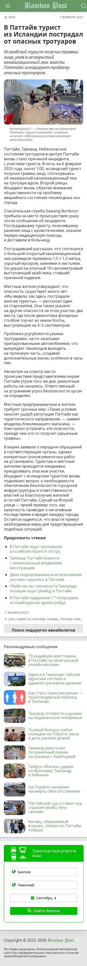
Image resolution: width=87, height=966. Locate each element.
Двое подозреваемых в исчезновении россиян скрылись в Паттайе (46, 577)
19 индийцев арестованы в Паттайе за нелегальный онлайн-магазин (53, 660)
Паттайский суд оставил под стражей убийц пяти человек (55, 807)
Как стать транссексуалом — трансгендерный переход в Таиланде (55, 697)
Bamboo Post (45, 6)
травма (52, 619)
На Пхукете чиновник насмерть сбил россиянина (54, 789)
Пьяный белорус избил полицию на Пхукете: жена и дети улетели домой (53, 734)
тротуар (66, 619)
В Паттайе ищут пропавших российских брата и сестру (36, 549)
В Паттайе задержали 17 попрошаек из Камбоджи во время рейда (44, 600)
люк (11, 17)
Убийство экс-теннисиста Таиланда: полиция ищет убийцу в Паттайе (43, 588)
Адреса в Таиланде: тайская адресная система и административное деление (54, 678)
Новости (24, 619)
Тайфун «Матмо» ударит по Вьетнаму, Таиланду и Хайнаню (51, 771)
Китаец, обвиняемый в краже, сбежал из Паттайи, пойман (55, 826)
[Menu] (8, 6)
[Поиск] (84, 6)
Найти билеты (46, 910)
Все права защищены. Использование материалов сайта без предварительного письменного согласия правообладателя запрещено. (41, 952)
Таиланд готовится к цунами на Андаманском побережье (55, 715)
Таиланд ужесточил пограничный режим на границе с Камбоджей (51, 752)
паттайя (38, 619)
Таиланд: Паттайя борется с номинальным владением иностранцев (36, 562)
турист (78, 619)
